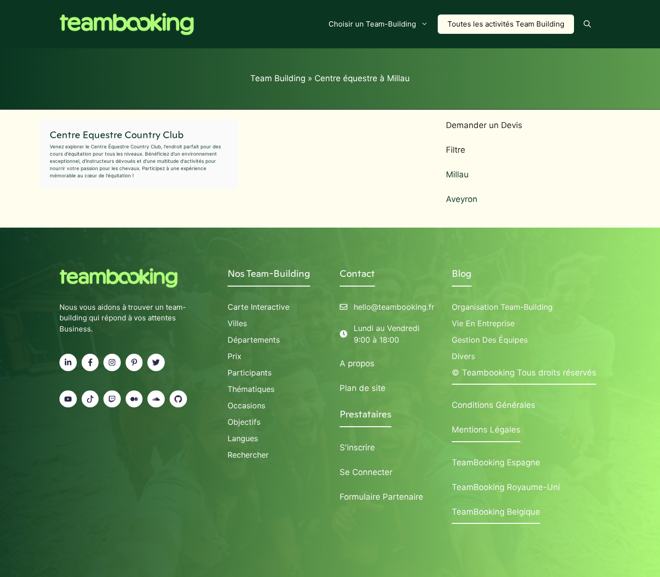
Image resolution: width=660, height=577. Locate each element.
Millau (457, 174)
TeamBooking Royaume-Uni (506, 487)
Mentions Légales (486, 429)
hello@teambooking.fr (394, 307)
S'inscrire (357, 447)
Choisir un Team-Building (372, 24)
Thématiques (251, 389)
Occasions (246, 405)
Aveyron (461, 199)
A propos (357, 363)
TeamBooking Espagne (496, 462)
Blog (462, 273)
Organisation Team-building (502, 307)
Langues (243, 438)
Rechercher (248, 455)
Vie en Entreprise (483, 323)
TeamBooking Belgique (496, 512)
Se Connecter (366, 472)
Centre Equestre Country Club (117, 135)
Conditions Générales (493, 405)
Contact (357, 273)
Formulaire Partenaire (381, 497)
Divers (463, 356)
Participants (250, 372)
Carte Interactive (258, 307)
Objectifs (244, 422)
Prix (235, 356)
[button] (587, 24)
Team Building (277, 78)
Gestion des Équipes (490, 340)
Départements (254, 340)
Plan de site (363, 388)
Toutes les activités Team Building (505, 24)
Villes (237, 323)
